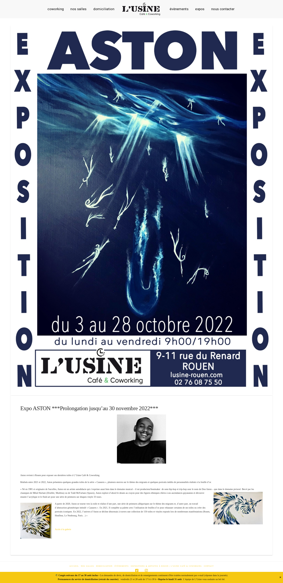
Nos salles (87, 566)
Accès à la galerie (63, 529)
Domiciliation (104, 566)
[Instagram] (146, 570)
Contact (209, 566)
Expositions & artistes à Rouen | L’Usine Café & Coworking (166, 566)
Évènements (122, 566)
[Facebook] (136, 570)
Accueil (74, 566)
